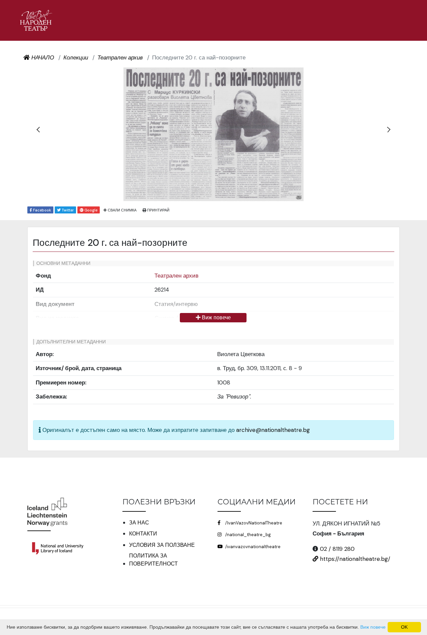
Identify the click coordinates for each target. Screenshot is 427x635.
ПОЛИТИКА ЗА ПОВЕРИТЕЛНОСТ (153, 559)
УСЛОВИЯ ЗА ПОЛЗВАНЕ (162, 544)
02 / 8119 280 (337, 548)
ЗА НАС (139, 522)
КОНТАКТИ (143, 533)
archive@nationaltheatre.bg (273, 430)
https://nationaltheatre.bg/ (354, 559)
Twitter (67, 210)
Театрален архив (176, 275)
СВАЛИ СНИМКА (121, 210)
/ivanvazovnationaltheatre (252, 546)
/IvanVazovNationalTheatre (253, 523)
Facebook (41, 210)
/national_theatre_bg (247, 534)
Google (90, 210)
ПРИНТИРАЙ (157, 210)
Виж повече (215, 317)
